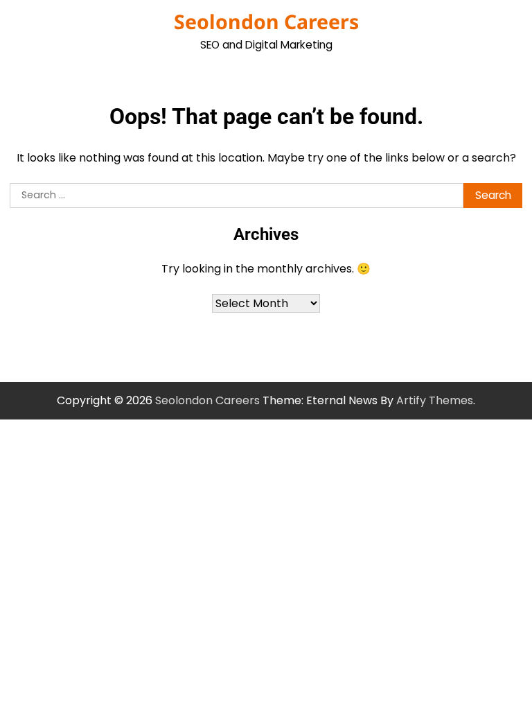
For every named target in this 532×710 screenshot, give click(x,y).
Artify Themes (434, 400)
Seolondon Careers (266, 21)
